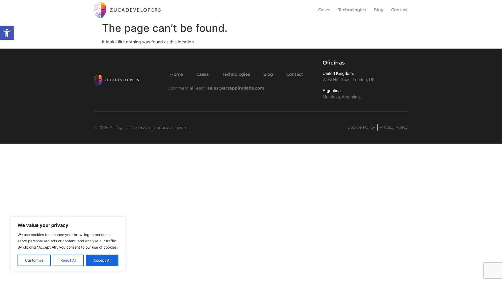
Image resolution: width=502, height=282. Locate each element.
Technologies (352, 9)
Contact (399, 9)
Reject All (68, 260)
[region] (68, 244)
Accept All (102, 260)
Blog (378, 9)
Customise (34, 260)
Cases (324, 9)
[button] (7, 33)
